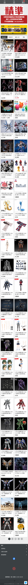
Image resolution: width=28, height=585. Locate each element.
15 (18, 539)
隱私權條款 (3, 554)
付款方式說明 (4, 551)
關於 (2, 545)
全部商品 (3, 548)
